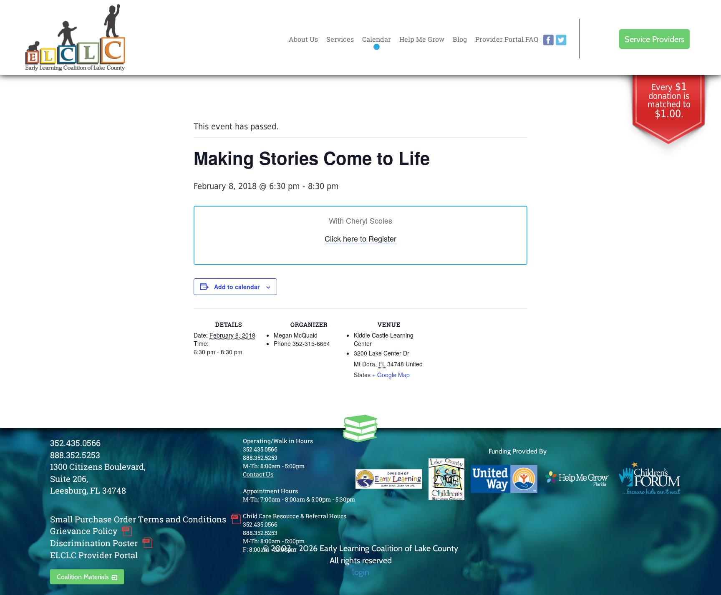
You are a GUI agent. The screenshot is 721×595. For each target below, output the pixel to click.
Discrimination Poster (94, 542)
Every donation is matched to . (669, 100)
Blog (460, 39)
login (360, 572)
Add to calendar (237, 286)
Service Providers (654, 39)
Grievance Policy (83, 531)
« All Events (212, 98)
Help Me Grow (421, 39)
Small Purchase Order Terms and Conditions (138, 519)
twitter (561, 40)
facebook (548, 40)
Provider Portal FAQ (506, 39)
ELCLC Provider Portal (94, 555)
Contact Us (258, 474)
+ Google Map (391, 375)
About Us (303, 39)
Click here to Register (360, 238)
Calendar (376, 39)
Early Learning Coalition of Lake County (75, 37)
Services (340, 39)
